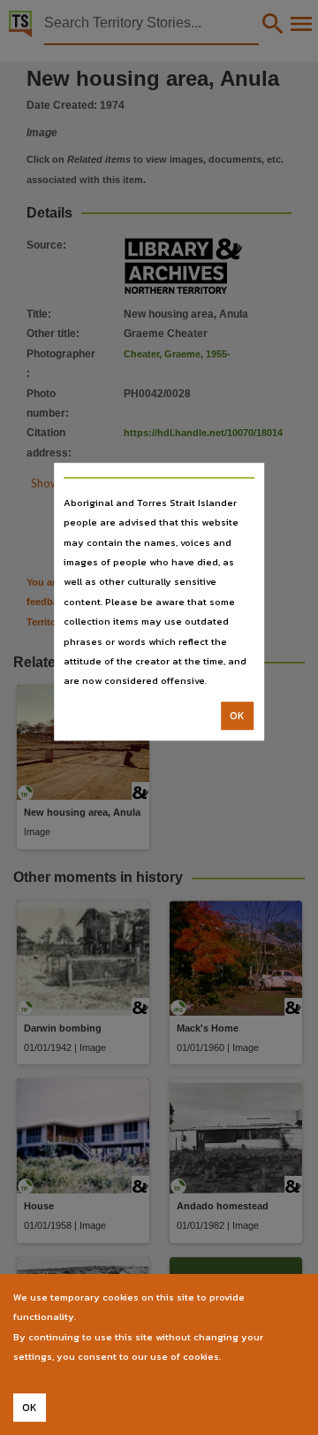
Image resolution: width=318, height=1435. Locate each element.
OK (237, 716)
